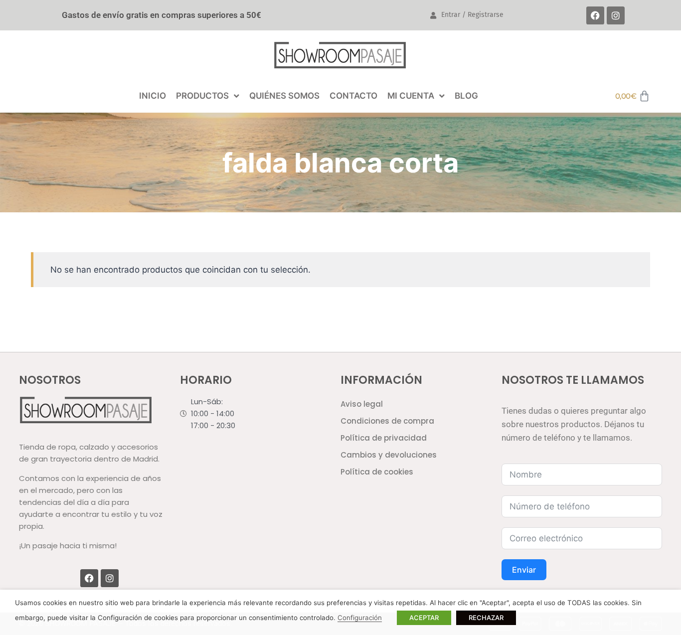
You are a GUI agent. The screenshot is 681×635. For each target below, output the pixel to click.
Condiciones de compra (387, 421)
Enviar (524, 570)
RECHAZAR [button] (486, 618)
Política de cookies (376, 472)
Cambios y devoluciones (388, 455)
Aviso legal (361, 404)
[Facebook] (595, 15)
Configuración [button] (360, 618)
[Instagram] (616, 15)
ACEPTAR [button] (424, 618)
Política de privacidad (383, 438)
